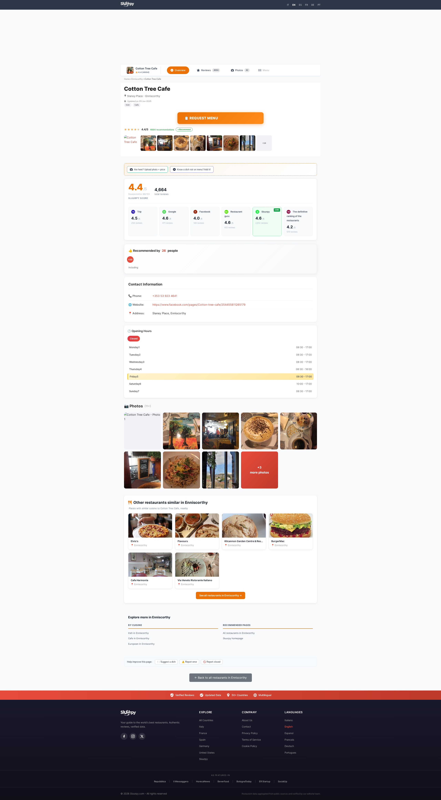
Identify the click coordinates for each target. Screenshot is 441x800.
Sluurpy (203, 758)
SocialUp (282, 781)
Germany (204, 746)
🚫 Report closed (211, 662)
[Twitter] (142, 736)
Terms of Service (251, 739)
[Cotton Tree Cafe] (132, 143)
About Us (247, 720)
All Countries (206, 720)
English (289, 726)
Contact (246, 726)
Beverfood (223, 781)
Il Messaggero (180, 781)
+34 (264, 143)
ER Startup (264, 781)
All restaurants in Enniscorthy (239, 633)
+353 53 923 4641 (164, 296)
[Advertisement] (220, 37)
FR (306, 4)
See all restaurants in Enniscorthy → (220, 595)
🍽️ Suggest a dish (166, 662)
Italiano (289, 720)
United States (206, 752)
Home (127, 79)
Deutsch (289, 746)
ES (300, 4)
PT (319, 4)
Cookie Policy (249, 746)
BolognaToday (244, 781)
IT (288, 4)
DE (312, 4)
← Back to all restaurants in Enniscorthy (220, 677)
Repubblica (160, 781)
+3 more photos (259, 470)
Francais (289, 739)
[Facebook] (124, 736)
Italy (201, 726)
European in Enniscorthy (141, 643)
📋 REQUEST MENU (201, 118)
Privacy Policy (250, 733)
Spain (202, 739)
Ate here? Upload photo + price (149, 169)
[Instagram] (133, 736)
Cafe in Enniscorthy (138, 638)
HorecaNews (203, 781)
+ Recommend (184, 129)
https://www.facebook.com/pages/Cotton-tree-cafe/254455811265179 (198, 304)
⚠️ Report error (189, 662)
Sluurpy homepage (233, 638)
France (203, 733)
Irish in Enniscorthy (138, 633)
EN (293, 4)
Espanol (289, 733)
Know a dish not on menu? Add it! (194, 169)
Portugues (290, 752)
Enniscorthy (137, 79)
